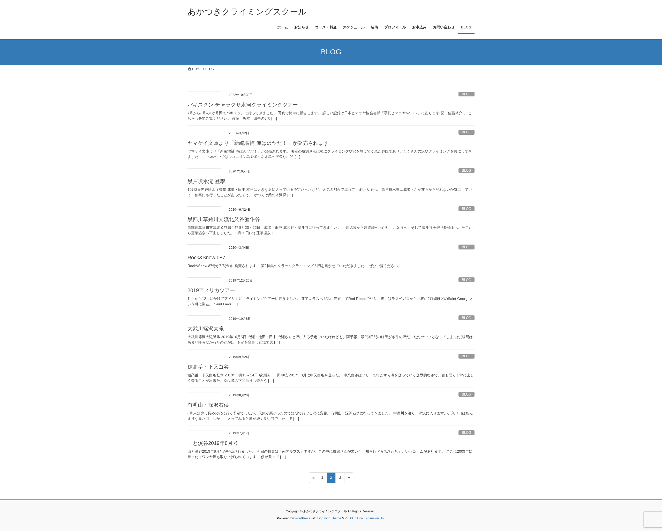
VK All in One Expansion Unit (365, 518)
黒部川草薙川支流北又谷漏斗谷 (223, 219)
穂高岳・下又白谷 (208, 367)
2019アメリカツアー (211, 290)
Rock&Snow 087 (206, 257)
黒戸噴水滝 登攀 (206, 181)
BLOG (466, 94)
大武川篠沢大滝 (205, 328)
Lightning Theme (329, 518)
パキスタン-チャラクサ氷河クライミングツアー (242, 105)
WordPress (302, 518)
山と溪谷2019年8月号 (212, 443)
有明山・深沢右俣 (208, 405)
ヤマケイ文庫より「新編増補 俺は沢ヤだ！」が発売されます (258, 143)
